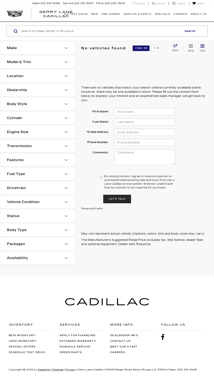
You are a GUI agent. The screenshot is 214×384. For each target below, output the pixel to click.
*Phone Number (97, 142)
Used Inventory (23, 341)
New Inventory (22, 335)
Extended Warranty (78, 341)
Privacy (70, 369)
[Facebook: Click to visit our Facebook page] (165, 337)
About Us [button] (199, 14)
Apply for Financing (78, 335)
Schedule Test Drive (27, 352)
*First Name (100, 111)
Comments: (100, 152)
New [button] (94, 14)
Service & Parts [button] (138, 14)
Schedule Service (75, 346)
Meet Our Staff (124, 346)
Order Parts (71, 352)
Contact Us (120, 341)
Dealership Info (124, 335)
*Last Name (100, 121)
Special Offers (22, 346)
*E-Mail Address (97, 132)
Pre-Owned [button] (111, 14)
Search (190, 31)
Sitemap (58, 369)
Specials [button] (163, 14)
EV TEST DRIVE (76, 14)
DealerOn (44, 369)
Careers (117, 352)
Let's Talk (117, 199)
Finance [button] (180, 14)
